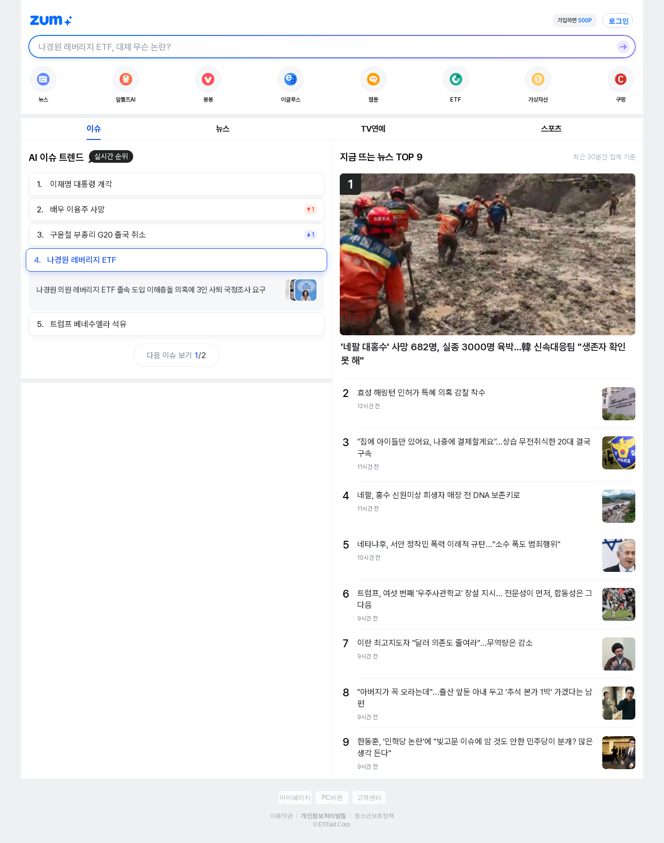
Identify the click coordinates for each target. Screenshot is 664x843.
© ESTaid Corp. (332, 824)
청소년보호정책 (374, 815)
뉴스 (222, 129)
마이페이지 (295, 797)
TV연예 (373, 129)
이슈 (93, 129)
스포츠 (551, 129)
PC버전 (332, 797)
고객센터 (369, 797)
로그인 (619, 21)
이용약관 (281, 815)
